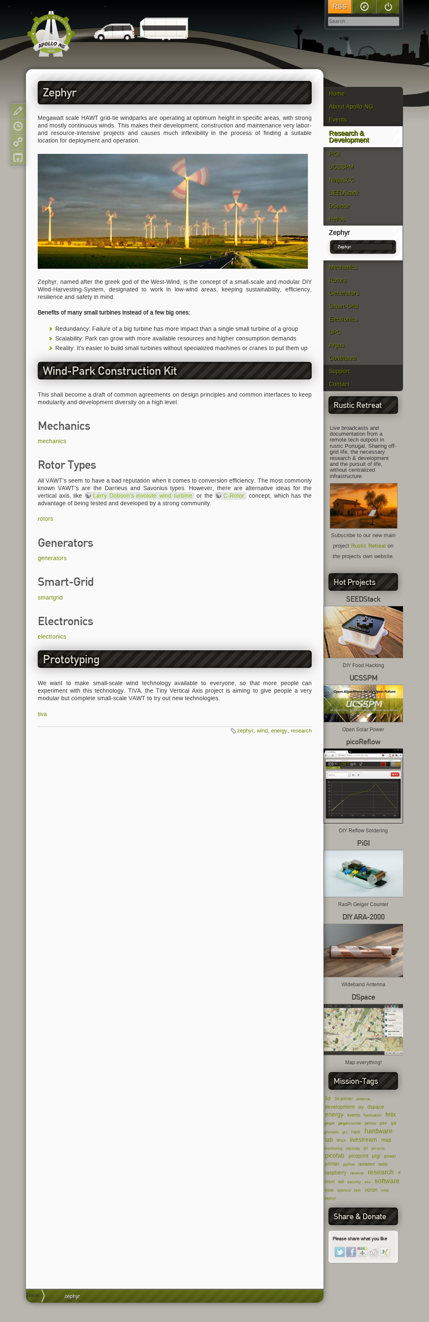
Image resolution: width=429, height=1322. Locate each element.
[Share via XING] (385, 1252)
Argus (336, 345)
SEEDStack (344, 193)
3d (328, 1098)
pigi (376, 1155)
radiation (366, 1164)
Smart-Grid (343, 306)
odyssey (353, 1148)
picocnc (378, 1148)
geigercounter (350, 1123)
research (381, 1172)
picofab (334, 1155)
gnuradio (331, 1132)
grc (345, 1132)
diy (361, 1107)
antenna (363, 1099)
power (390, 1156)
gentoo (370, 1123)
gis (393, 1123)
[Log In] (387, 6)
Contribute (343, 358)
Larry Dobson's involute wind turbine (142, 496)
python (349, 1164)
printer (332, 1163)
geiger (329, 1123)
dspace (375, 1106)
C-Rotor (233, 496)
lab (329, 1140)
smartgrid (50, 597)
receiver (357, 1173)
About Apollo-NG (351, 106)
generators (52, 558)
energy (334, 1114)
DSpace (339, 206)
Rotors (337, 280)
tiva (42, 714)
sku (367, 1182)
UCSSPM (341, 167)
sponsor (344, 1190)
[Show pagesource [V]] (18, 111)
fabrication (373, 1115)
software (387, 1181)
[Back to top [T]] (18, 157)
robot (330, 1182)
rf (399, 1173)
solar (329, 1190)
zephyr (330, 1198)
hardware (378, 1131)
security (354, 1182)
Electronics (343, 319)
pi (366, 1147)
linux (341, 1140)
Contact (339, 384)
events (353, 1115)
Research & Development (349, 136)
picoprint (358, 1155)
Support (339, 371)
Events (338, 119)
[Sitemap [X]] (363, 6)
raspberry (335, 1172)
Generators (344, 293)
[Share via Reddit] (374, 1252)
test (357, 1190)
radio (383, 1164)
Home (337, 93)
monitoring (333, 1148)
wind (385, 1190)
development (339, 1106)
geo (383, 1123)
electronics (52, 636)
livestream (363, 1140)
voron (370, 1189)
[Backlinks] (18, 142)
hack (355, 1132)
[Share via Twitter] (340, 1252)
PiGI (334, 154)
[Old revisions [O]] (18, 126)
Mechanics (343, 267)
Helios (337, 219)
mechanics (52, 441)
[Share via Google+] (362, 1252)
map (386, 1140)
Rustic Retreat (368, 545)
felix (390, 1114)
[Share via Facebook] (351, 1252)
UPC (335, 332)
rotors (45, 519)
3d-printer (343, 1099)
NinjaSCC (341, 180)
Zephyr (339, 232)
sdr (341, 1182)
